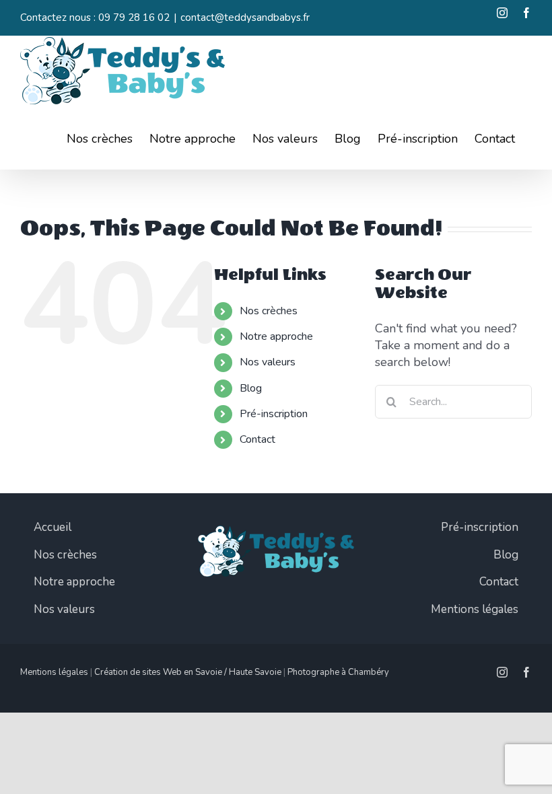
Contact (257, 439)
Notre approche (276, 336)
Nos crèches (269, 310)
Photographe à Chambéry (338, 672)
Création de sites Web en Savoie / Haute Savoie (187, 672)
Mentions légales (54, 672)
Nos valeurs (268, 362)
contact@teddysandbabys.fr (245, 17)
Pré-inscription (274, 413)
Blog (251, 388)
